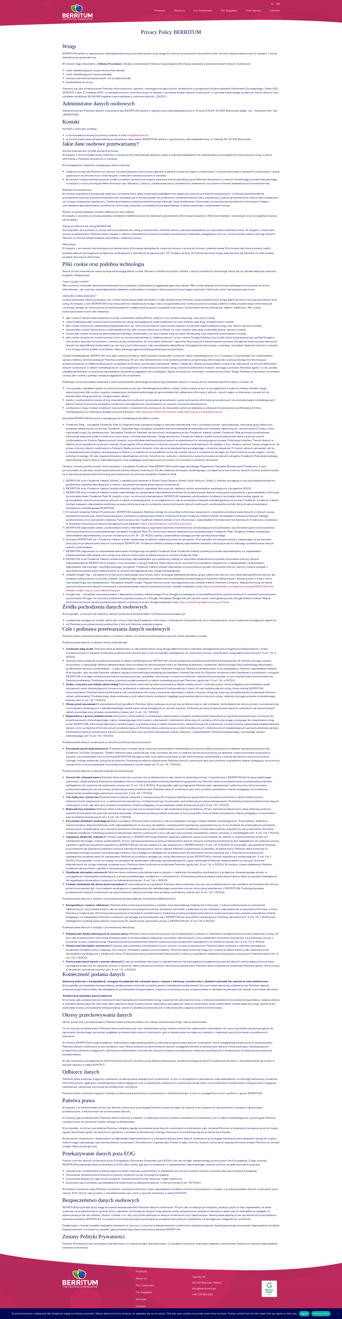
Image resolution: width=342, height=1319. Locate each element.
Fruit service (253, 10)
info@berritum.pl (137, 135)
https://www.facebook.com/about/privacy (166, 523)
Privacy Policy (321, 1313)
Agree (304, 1313)
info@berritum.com (204, 1288)
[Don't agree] (337, 1313)
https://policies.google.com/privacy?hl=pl (204, 602)
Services (141, 1299)
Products (159, 10)
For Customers (203, 10)
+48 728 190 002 (202, 1294)
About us (179, 10)
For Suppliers (229, 10)
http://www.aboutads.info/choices (156, 411)
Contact (275, 10)
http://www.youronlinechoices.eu (203, 411)
